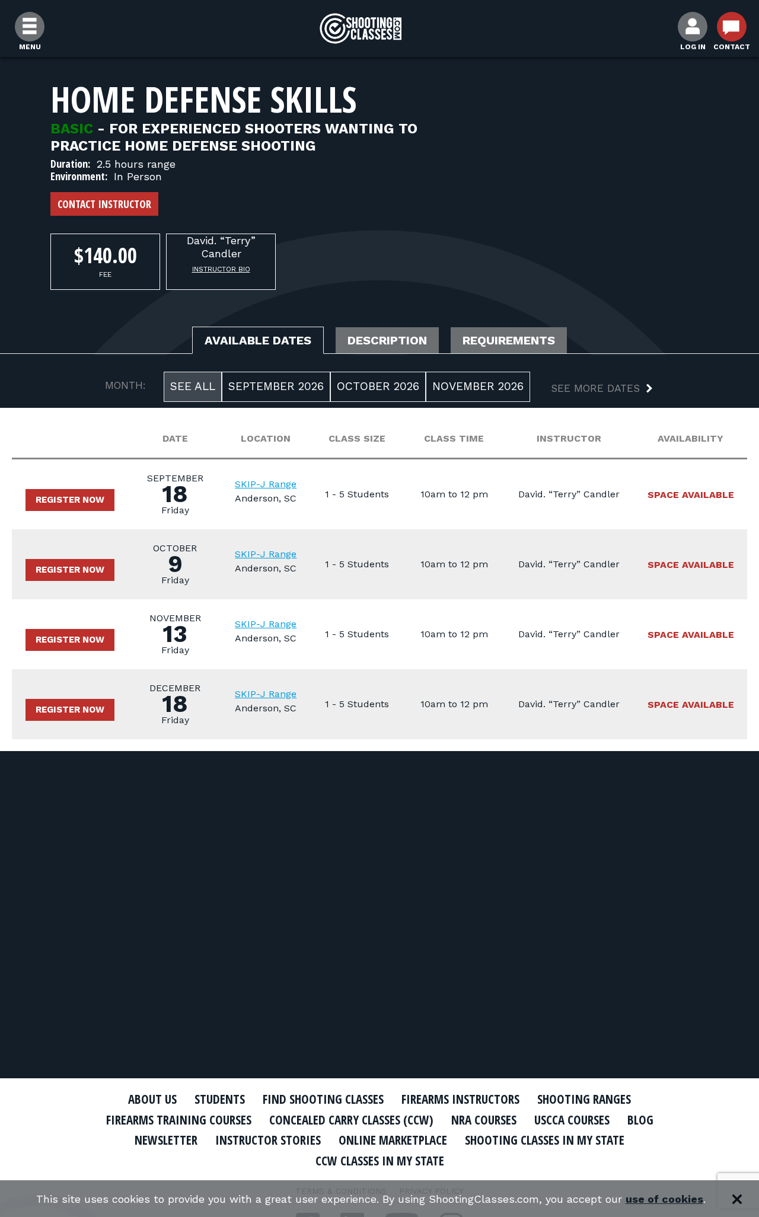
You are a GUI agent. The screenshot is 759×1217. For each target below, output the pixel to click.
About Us (152, 1099)
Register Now (70, 499)
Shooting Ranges (584, 1099)
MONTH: (125, 385)
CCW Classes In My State (379, 1160)
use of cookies (664, 1199)
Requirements (509, 340)
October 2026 (378, 386)
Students (219, 1099)
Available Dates (258, 340)
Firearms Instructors (460, 1099)
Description (387, 340)
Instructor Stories (268, 1140)
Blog (640, 1119)
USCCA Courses (572, 1119)
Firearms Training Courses (178, 1119)
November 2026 (478, 386)
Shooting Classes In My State (544, 1140)
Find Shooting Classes (323, 1099)
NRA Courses (483, 1119)
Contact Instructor (104, 204)
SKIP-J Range (265, 484)
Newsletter (166, 1140)
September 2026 (276, 386)
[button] (592, 390)
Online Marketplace (393, 1140)
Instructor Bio (221, 269)
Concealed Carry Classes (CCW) (351, 1119)
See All (192, 386)
